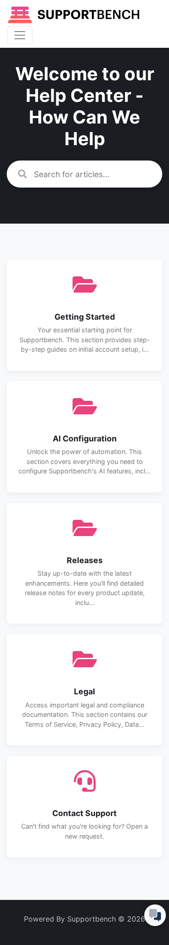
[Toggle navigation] (19, 35)
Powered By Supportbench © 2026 (84, 918)
